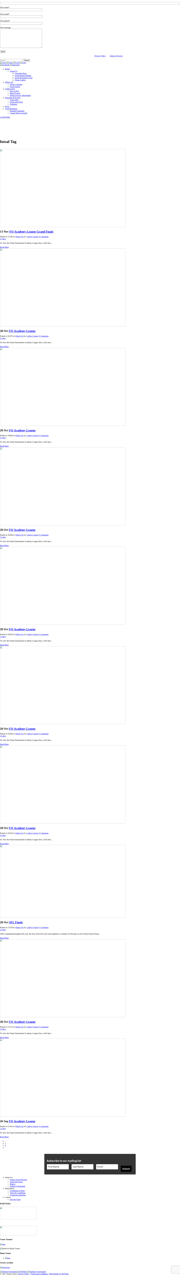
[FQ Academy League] (62, 326)
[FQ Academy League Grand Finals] (62, 226)
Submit (126, 1168)
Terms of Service (116, 56)
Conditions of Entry (17, 1191)
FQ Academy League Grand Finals (31, 231)
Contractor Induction (18, 1195)
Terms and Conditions (39, 1274)
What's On (19, 237)
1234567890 (5, 117)
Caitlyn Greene (32, 237)
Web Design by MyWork (59, 1274)
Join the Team (15, 1199)
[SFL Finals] (62, 917)
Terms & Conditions (17, 1193)
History (13, 1184)
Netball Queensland (17, 1186)
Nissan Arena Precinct (18, 1180)
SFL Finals (16, 922)
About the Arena (16, 1182)
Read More (4, 247)
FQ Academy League (22, 330)
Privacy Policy (100, 56)
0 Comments (43, 237)
